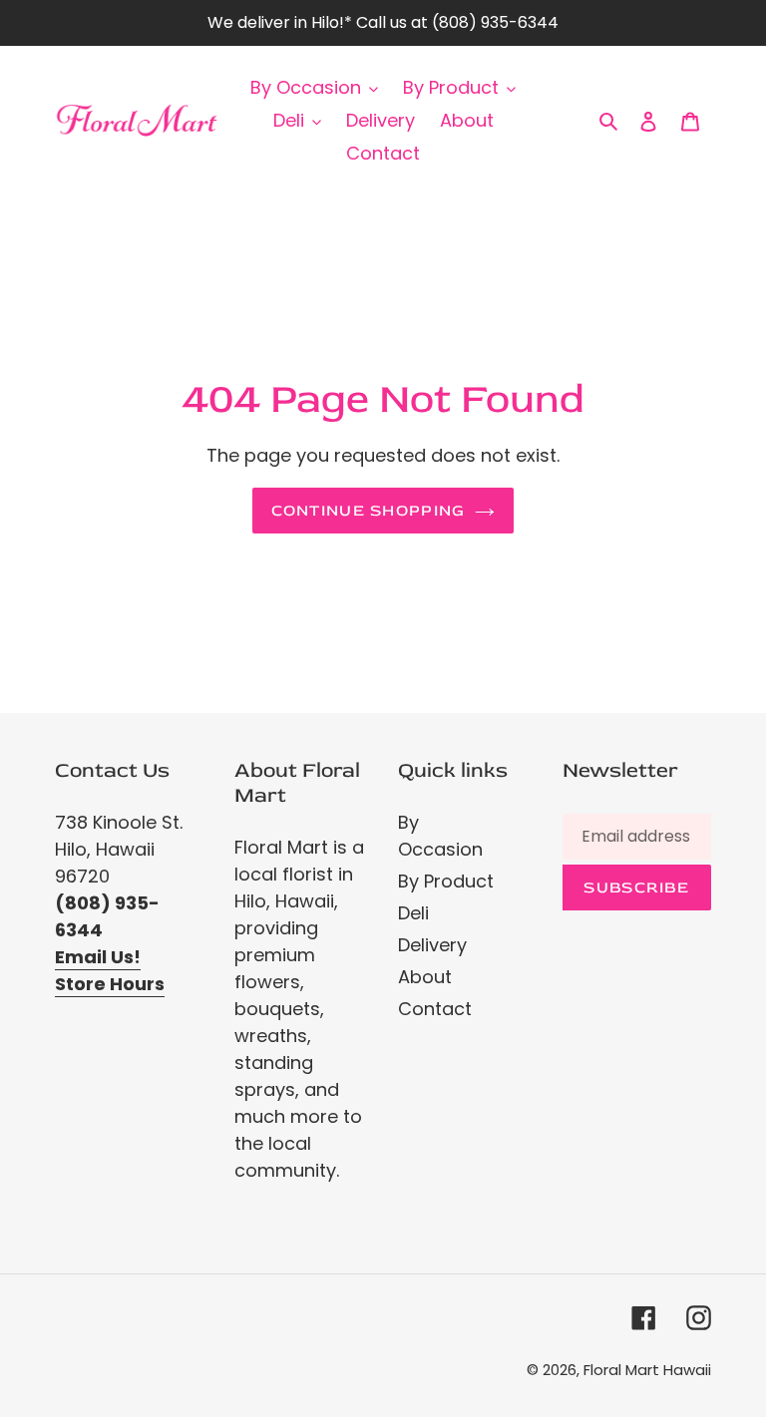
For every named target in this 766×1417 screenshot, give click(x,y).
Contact (435, 1008)
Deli (413, 912)
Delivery (432, 944)
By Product (446, 881)
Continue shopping (368, 511)
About (425, 976)
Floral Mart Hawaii (647, 1369)
